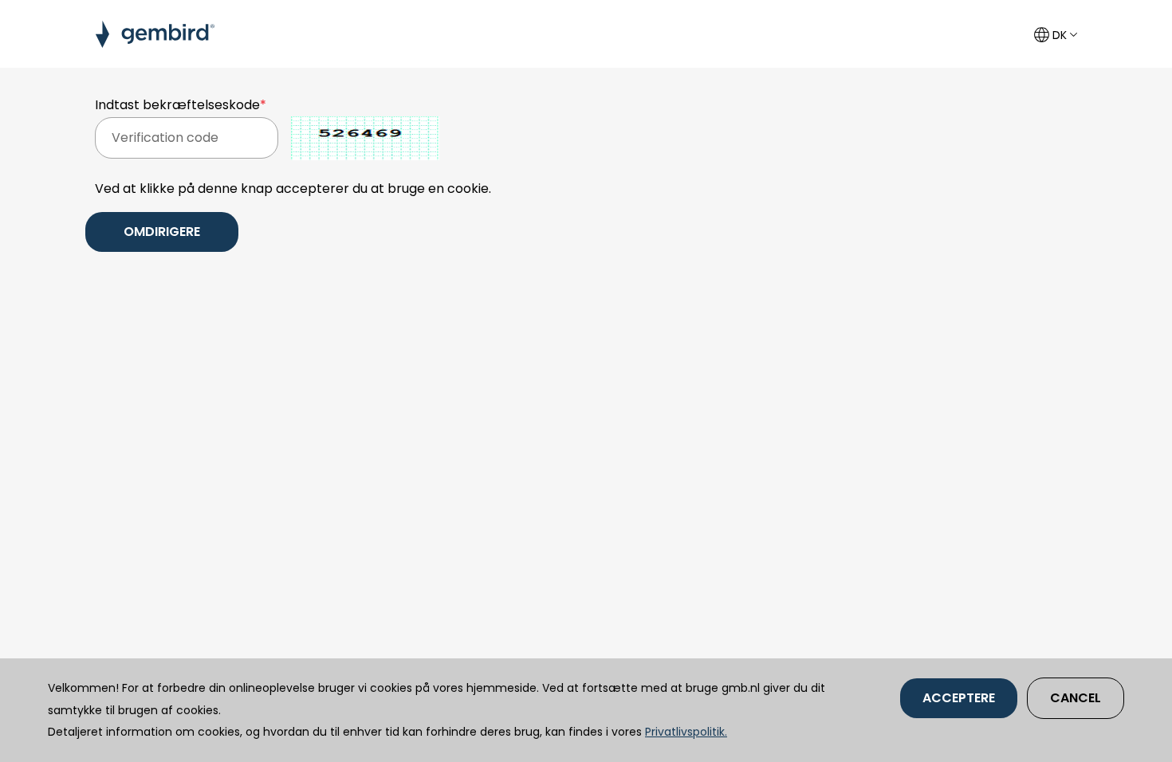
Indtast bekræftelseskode (180, 105)
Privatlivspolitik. (686, 732)
